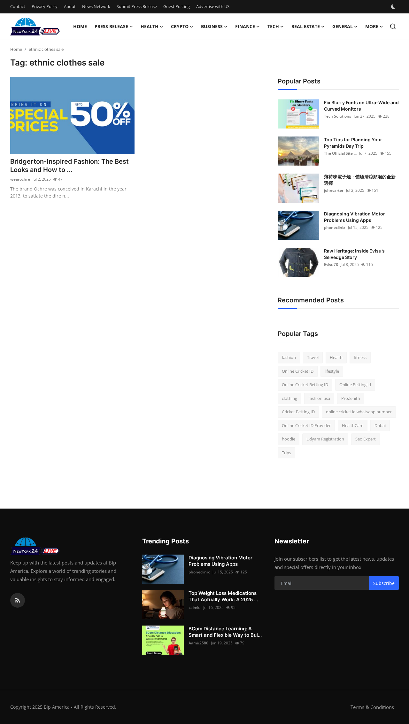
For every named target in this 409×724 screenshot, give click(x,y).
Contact (17, 6)
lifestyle (332, 371)
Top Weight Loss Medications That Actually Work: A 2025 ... (223, 596)
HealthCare (352, 425)
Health (336, 357)
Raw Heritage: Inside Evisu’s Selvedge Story (354, 254)
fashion (289, 357)
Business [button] (212, 26)
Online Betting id (355, 384)
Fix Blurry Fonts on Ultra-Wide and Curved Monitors (361, 106)
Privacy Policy (45, 6)
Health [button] (149, 26)
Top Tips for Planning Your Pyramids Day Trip (353, 143)
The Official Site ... (340, 153)
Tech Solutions (337, 116)
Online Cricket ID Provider (306, 425)
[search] (393, 26)
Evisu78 (331, 264)
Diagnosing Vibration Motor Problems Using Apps (354, 217)
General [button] (342, 26)
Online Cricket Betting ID (305, 384)
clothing (289, 398)
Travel (313, 357)
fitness (360, 357)
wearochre (20, 179)
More (371, 26)
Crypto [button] (180, 26)
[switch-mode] (394, 6)
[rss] (17, 600)
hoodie (288, 439)
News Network (96, 6)
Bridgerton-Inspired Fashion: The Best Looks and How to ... (69, 166)
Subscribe (384, 583)
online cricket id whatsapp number (359, 412)
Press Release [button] (111, 26)
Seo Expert (365, 439)
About (70, 6)
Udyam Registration (325, 439)
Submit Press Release (137, 6)
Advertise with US (212, 6)
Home (80, 26)
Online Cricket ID (297, 371)
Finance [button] (245, 26)
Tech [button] (273, 26)
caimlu (195, 607)
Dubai (380, 425)
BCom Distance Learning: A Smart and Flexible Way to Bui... (225, 632)
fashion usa (319, 398)
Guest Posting (176, 6)
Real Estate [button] (305, 26)
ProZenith (350, 398)
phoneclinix (334, 227)
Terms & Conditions (372, 707)
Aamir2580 (198, 643)
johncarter (333, 190)
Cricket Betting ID (298, 412)
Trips (286, 452)
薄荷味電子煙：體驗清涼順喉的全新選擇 (360, 180)
